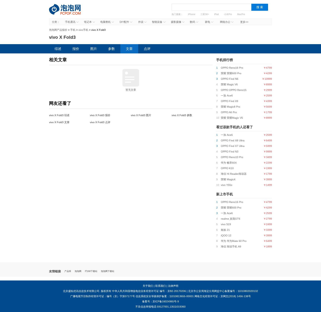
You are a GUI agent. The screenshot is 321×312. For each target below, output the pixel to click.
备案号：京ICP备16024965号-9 (160, 301)
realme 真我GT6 (230, 218)
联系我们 (160, 285)
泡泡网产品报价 (68, 12)
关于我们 (148, 285)
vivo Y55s (226, 184)
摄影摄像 (176, 21)
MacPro (241, 14)
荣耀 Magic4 (228, 179)
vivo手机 (83, 29)
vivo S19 (226, 224)
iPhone (191, 14)
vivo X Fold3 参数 (182, 115)
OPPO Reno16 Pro (232, 67)
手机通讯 (70, 21)
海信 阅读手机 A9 (231, 246)
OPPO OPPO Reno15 (234, 89)
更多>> (244, 21)
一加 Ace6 (227, 95)
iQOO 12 (226, 235)
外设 (140, 21)
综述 (58, 49)
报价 (75, 49)
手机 (72, 29)
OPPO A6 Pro (229, 112)
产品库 (67, 271)
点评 (147, 49)
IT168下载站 (91, 271)
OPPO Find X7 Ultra (232, 145)
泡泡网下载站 (107, 271)
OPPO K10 (227, 168)
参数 (111, 49)
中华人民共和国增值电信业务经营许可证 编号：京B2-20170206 (149, 291)
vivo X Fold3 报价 (100, 115)
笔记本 (88, 21)
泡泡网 (78, 271)
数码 (192, 21)
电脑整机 (105, 21)
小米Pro (228, 14)
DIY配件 (124, 21)
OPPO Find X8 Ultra (232, 140)
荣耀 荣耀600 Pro (231, 73)
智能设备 (157, 21)
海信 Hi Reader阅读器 (234, 173)
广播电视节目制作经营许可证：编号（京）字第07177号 (102, 296)
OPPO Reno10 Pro (232, 157)
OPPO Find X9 (229, 101)
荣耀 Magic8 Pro (230, 106)
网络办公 (225, 21)
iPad (216, 14)
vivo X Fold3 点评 (100, 122)
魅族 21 (225, 229)
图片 (93, 49)
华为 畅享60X (229, 162)
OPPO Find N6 (229, 78)
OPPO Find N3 (229, 151)
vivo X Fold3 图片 (141, 115)
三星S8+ (204, 14)
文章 (129, 49)
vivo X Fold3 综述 (59, 115)
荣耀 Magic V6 (229, 84)
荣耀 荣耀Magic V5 (232, 117)
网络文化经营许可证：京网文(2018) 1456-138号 (222, 296)
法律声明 (173, 285)
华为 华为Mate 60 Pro (234, 240)
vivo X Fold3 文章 (59, 122)
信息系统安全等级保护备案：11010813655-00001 (165, 296)
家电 (207, 21)
